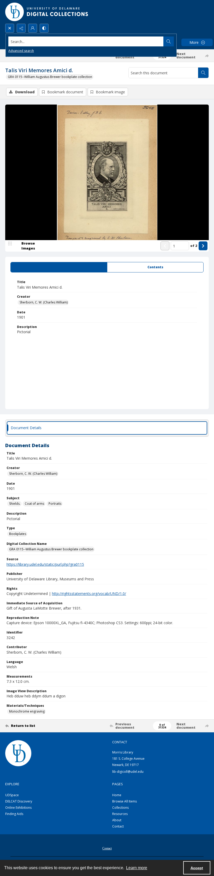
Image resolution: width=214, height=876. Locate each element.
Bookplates (17, 534)
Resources (120, 814)
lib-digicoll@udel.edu (128, 771)
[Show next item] (203, 245)
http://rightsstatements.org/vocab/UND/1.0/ (89, 593)
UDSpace (12, 795)
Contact (118, 826)
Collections (120, 807)
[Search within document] (203, 73)
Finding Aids (14, 814)
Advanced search (21, 50)
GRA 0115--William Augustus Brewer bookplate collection (50, 77)
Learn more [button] (136, 868)
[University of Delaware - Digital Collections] (47, 12)
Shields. (14, 503)
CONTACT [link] (119, 742)
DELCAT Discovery (18, 801)
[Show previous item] (164, 245)
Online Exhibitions (18, 807)
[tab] (59, 267)
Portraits (55, 503)
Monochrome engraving (27, 711)
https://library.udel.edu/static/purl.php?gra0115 (45, 564)
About (116, 820)
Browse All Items (124, 801)
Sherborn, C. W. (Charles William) (44, 302)
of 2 (193, 245)
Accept (197, 868)
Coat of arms (34, 503)
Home (116, 795)
